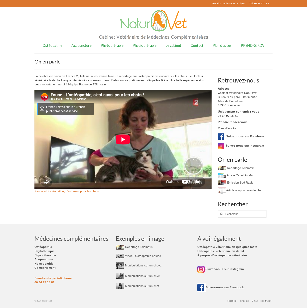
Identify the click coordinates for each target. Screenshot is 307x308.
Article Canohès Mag (240, 175)
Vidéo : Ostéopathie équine (142, 255)
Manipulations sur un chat (141, 286)
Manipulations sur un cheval (143, 265)
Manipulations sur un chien (142, 276)
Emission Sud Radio (240, 182)
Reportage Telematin (240, 168)
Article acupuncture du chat (244, 190)
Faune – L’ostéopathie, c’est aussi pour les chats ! (67, 191)
